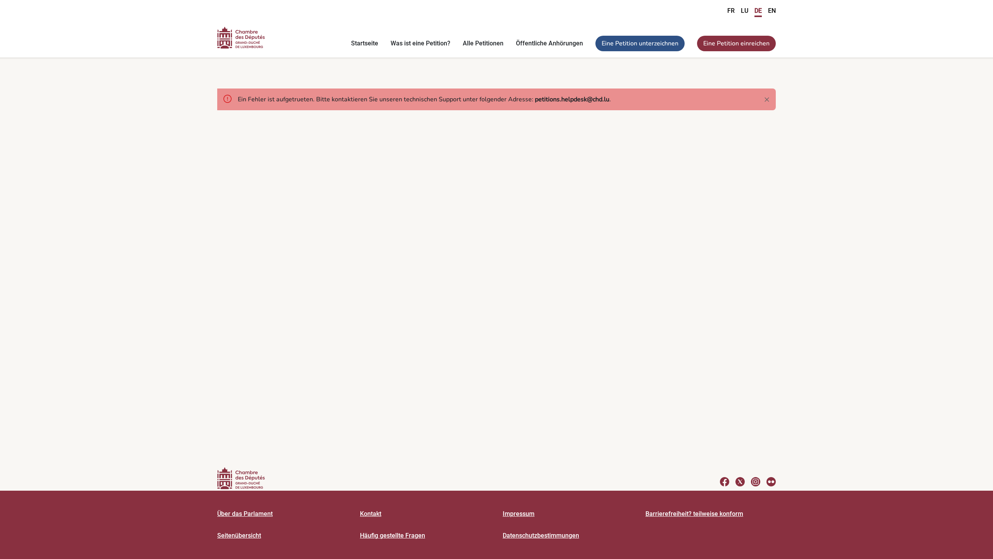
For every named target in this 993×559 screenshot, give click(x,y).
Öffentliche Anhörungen (549, 43)
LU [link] (744, 10)
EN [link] (772, 10)
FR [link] (731, 10)
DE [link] (758, 10)
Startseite (364, 43)
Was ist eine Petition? (420, 43)
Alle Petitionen (483, 43)
